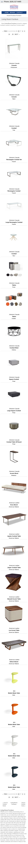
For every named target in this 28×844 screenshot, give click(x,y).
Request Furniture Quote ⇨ (23, 804)
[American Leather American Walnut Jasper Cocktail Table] (14, 550)
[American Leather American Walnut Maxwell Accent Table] (14, 581)
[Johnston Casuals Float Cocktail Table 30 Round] (14, 424)
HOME (7, 12)
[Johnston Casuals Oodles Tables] (14, 299)
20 (12, 34)
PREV (5, 31)
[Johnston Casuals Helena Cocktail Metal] (14, 330)
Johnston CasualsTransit (14, 159)
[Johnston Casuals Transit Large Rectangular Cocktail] (14, 205)
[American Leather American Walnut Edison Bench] (14, 644)
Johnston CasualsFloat (14, 379)
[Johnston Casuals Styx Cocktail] (14, 236)
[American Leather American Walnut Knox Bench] (14, 487)
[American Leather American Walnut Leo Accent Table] (14, 613)
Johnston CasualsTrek (14, 128)
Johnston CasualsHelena (14, 348)
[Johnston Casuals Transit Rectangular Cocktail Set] (14, 142)
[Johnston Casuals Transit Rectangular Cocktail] (14, 173)
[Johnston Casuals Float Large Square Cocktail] (14, 393)
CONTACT (19, 12)
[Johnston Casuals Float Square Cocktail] (14, 362)
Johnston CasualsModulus (14, 473)
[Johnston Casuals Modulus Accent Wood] (14, 456)
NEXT (16, 34)
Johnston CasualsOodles (14, 316)
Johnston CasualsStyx (14, 254)
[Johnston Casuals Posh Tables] (14, 267)
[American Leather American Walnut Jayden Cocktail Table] (14, 519)
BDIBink (14, 693)
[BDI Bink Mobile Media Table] (14, 675)
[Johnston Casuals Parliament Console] (14, 48)
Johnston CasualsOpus (14, 97)
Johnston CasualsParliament (14, 65)
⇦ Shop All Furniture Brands (5, 804)
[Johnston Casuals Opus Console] (14, 79)
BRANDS (12, 12)
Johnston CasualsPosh (14, 285)
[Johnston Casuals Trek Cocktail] (14, 111)
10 (9, 34)
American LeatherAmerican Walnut (14, 505)
